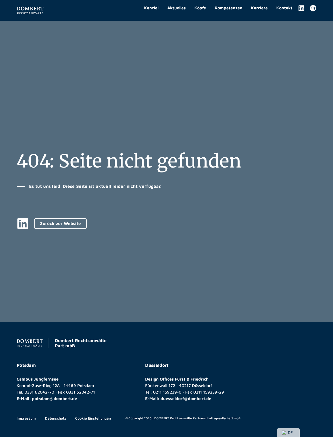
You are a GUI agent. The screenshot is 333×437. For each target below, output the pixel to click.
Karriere (259, 7)
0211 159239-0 (167, 392)
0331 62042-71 (80, 392)
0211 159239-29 (208, 392)
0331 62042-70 (39, 392)
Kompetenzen (228, 7)
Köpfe (200, 7)
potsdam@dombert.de (54, 398)
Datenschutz (55, 418)
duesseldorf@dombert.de (186, 398)
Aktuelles (176, 7)
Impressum (26, 418)
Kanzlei (151, 7)
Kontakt (284, 7)
